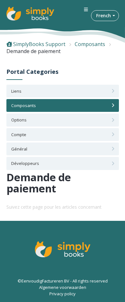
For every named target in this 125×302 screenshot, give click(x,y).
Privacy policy (62, 294)
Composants (90, 44)
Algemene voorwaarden (62, 287)
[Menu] (86, 9)
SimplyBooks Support (39, 44)
